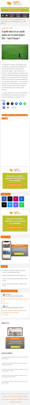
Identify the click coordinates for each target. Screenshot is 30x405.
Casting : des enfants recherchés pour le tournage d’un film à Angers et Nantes (14, 363)
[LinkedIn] (21, 198)
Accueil (3, 19)
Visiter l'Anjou (5, 399)
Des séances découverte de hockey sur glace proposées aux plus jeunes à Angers (15, 370)
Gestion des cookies (15, 402)
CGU (10, 396)
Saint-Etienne (24, 115)
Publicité (14, 396)
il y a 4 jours (6, 314)
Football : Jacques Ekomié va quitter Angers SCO (14, 275)
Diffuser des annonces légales (19, 399)
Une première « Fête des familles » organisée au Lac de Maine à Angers (15, 382)
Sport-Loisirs (9, 19)
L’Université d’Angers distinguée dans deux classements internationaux (15, 357)
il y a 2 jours (6, 303)
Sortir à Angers (22, 396)
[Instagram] (15, 198)
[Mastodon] (15, 204)
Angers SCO (9, 115)
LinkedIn (7, 118)
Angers (3, 115)
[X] (10, 198)
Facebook (3, 118)
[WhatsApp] (21, 204)
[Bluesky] (10, 204)
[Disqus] (15, 144)
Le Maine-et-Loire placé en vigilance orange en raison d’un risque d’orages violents (14, 376)
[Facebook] (4, 198)
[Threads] (4, 204)
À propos (5, 396)
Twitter (5, 118)
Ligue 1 (19, 115)
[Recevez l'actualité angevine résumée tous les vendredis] (15, 9)
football (14, 115)
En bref (3, 28)
